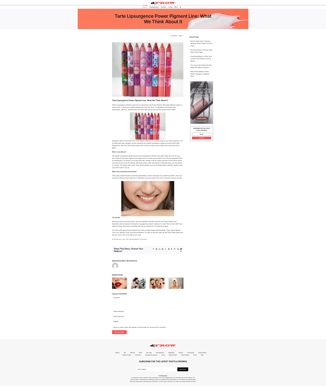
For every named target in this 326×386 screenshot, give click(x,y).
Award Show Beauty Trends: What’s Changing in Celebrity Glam (200, 74)
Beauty (131, 239)
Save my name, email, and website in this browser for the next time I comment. (140, 327)
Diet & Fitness (173, 355)
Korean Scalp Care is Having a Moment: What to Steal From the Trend (201, 43)
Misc (202, 355)
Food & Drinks (185, 355)
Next (180, 36)
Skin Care (149, 352)
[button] (180, 7)
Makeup (136, 239)
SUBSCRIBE (202, 138)
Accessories (190, 352)
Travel (195, 355)
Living (163, 355)
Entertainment (160, 352)
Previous (174, 36)
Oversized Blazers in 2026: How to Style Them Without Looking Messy (201, 59)
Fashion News (202, 352)
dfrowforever (117, 239)
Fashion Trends (126, 355)
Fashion (181, 352)
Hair (125, 352)
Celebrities (171, 352)
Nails (140, 352)
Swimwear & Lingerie (151, 355)
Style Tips (138, 355)
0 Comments (143, 239)
